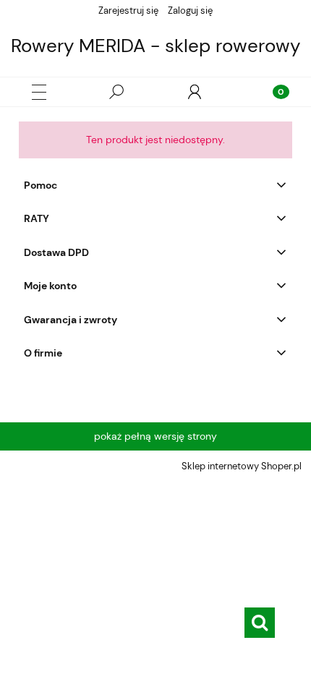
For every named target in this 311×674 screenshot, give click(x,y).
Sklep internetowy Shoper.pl (242, 466)
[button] (39, 92)
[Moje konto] (194, 92)
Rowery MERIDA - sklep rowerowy (155, 45)
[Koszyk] (272, 92)
